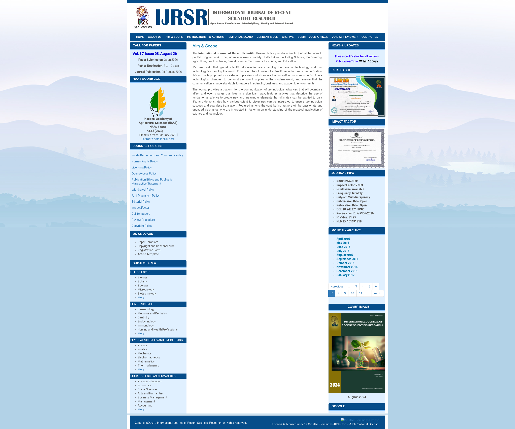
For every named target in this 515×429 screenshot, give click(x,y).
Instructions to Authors (206, 36)
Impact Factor (140, 207)
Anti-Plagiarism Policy (146, 195)
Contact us (370, 36)
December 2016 (347, 271)
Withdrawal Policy (143, 189)
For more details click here (158, 139)
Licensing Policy (142, 167)
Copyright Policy (142, 225)
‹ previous (337, 286)
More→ (142, 297)
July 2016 (343, 250)
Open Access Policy (144, 173)
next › (377, 293)
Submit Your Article (313, 36)
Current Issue (267, 36)
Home (140, 36)
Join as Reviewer (344, 36)
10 (352, 293)
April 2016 (343, 238)
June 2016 (343, 246)
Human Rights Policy (145, 161)
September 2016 (347, 259)
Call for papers (141, 213)
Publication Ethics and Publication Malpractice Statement (153, 181)
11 (360, 293)
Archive (288, 36)
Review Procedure (143, 219)
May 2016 (343, 242)
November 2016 (347, 267)
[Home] (213, 18)
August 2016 (345, 255)
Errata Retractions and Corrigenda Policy (157, 155)
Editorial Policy (141, 201)
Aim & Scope (174, 36)
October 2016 (345, 263)
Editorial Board (241, 36)
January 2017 (345, 275)
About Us (155, 36)
